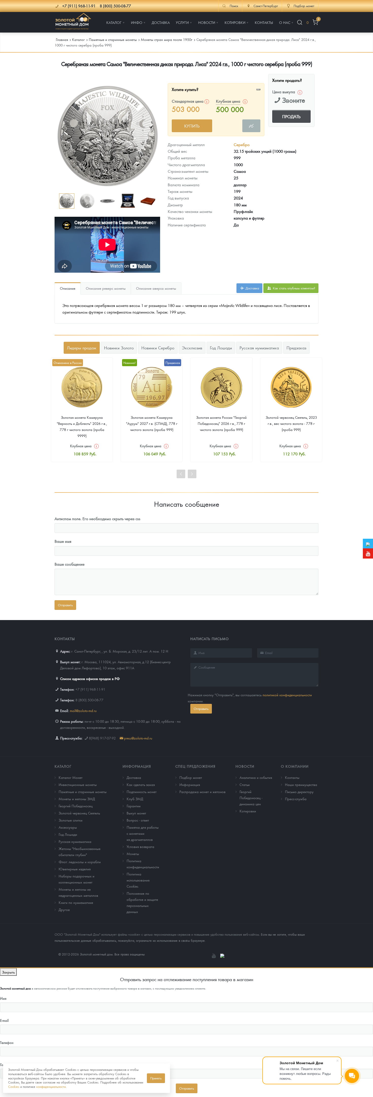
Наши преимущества (301, 784)
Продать (291, 116)
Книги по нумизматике (76, 902)
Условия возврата (140, 846)
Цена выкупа (283, 91)
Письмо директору (299, 791)
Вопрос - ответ (138, 820)
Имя (3, 998)
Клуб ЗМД (135, 798)
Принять (156, 1078)
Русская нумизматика (75, 841)
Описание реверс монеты (106, 288)
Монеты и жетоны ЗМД (77, 798)
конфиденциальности (51, 1086)
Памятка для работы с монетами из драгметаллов (143, 833)
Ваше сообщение (69, 564)
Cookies (13, 1086)
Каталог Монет (70, 777)
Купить (192, 126)
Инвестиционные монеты (78, 784)
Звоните (293, 100)
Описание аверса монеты (156, 288)
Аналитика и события (256, 777)
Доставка (252, 288)
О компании (295, 766)
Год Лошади (68, 834)
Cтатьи (245, 784)
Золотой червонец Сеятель (79, 813)
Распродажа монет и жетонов (202, 791)
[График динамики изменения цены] (251, 125)
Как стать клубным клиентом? (293, 288)
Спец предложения (195, 766)
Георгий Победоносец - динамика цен (251, 797)
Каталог (63, 766)
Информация (137, 766)
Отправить (201, 708)
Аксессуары (68, 827)
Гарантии (134, 806)
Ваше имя (63, 541)
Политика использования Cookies (138, 880)
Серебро (242, 144)
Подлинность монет (142, 791)
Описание (67, 288)
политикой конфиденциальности (287, 694)
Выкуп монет (136, 813)
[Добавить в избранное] (258, 89)
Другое (64, 909)
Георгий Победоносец (76, 806)
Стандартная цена (188, 101)
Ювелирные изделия (75, 869)
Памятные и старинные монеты (83, 791)
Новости (244, 766)
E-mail (4, 1020)
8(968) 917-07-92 (102, 738)
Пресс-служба (296, 798)
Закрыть (8, 972)
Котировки (248, 811)
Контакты (292, 777)
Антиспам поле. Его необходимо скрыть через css (97, 518)
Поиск (234, 6)
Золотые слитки (70, 820)
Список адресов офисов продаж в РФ (90, 678)
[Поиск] (300, 22)
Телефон (6, 1042)
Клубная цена (228, 101)
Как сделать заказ (141, 784)
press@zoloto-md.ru (138, 738)
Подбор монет (190, 777)
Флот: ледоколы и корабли (80, 861)
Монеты (133, 853)
